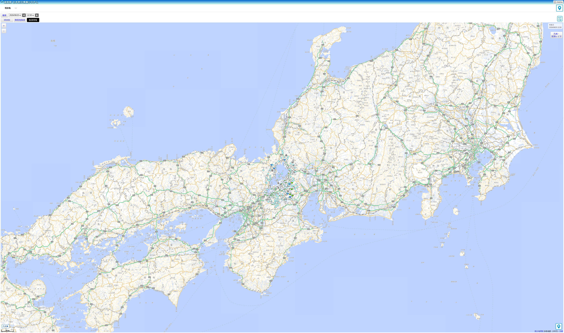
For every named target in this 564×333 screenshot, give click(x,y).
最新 (4, 15)
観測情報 (33, 20)
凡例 (561, 331)
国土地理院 (539, 331)
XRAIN (7, 20)
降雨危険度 (20, 20)
